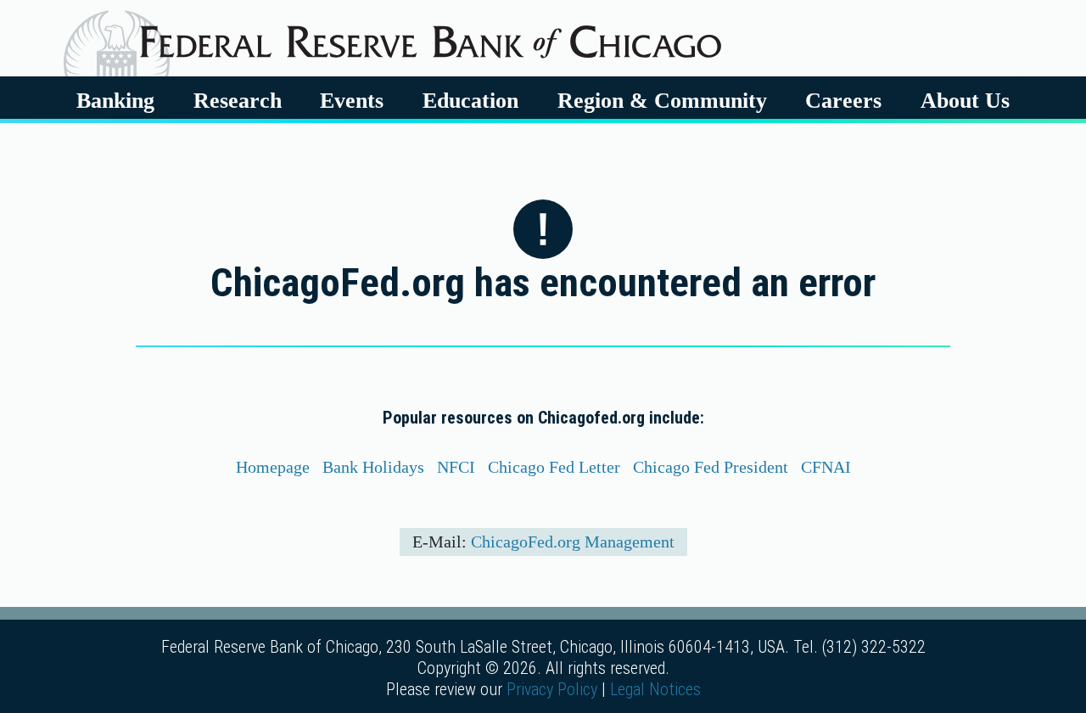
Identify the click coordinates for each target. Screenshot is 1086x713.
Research (237, 100)
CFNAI (826, 467)
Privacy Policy (552, 689)
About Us (965, 100)
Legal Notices (655, 689)
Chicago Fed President (710, 467)
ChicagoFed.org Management (573, 541)
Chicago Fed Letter (554, 467)
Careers (843, 100)
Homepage (273, 467)
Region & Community (662, 100)
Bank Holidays (373, 467)
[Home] (430, 35)
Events (351, 100)
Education (470, 100)
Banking (115, 100)
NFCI (456, 467)
